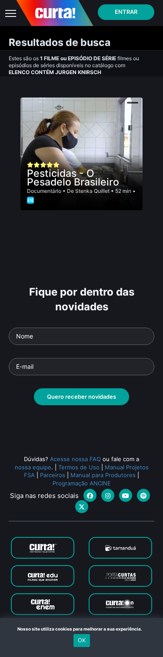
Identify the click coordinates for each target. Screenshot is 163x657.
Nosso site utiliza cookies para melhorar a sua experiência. (81, 628)
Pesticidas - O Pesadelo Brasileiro (73, 177)
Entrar (126, 11)
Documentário (44, 191)
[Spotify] (143, 495)
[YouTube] (125, 495)
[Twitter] (81, 506)
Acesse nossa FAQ (75, 458)
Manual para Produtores (103, 475)
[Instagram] (107, 495)
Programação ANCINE (82, 483)
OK (82, 640)
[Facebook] (89, 495)
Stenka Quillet (92, 191)
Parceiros (52, 475)
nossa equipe (33, 467)
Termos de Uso (79, 467)
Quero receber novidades (81, 396)
